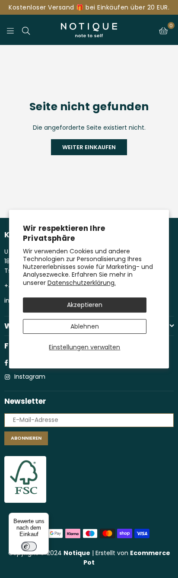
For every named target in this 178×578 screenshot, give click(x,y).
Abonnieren (26, 437)
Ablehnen (84, 326)
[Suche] (26, 29)
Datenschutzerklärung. (82, 282)
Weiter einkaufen (89, 147)
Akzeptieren (84, 304)
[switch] (29, 546)
